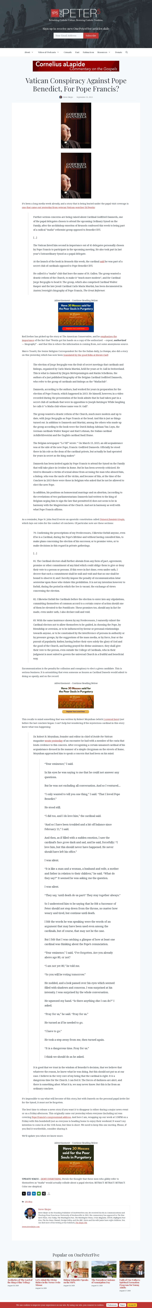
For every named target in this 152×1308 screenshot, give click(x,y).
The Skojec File (81, 1223)
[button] (126, 52)
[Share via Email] (39, 1194)
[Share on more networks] (44, 1194)
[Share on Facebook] (29, 1194)
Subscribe (91, 35)
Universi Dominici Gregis (112, 519)
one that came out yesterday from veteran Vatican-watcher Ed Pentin (58, 207)
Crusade (68, 52)
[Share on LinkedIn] (34, 1194)
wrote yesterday (54, 740)
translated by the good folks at (85, 355)
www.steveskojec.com (31, 1226)
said (102, 261)
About (27, 52)
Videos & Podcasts (47, 52)
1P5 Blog (28, 1201)
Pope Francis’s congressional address (51, 1117)
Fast (77, 52)
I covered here (111, 719)
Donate (118, 52)
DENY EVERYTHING (51, 1178)
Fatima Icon (88, 52)
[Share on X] (24, 1194)
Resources (102, 52)
